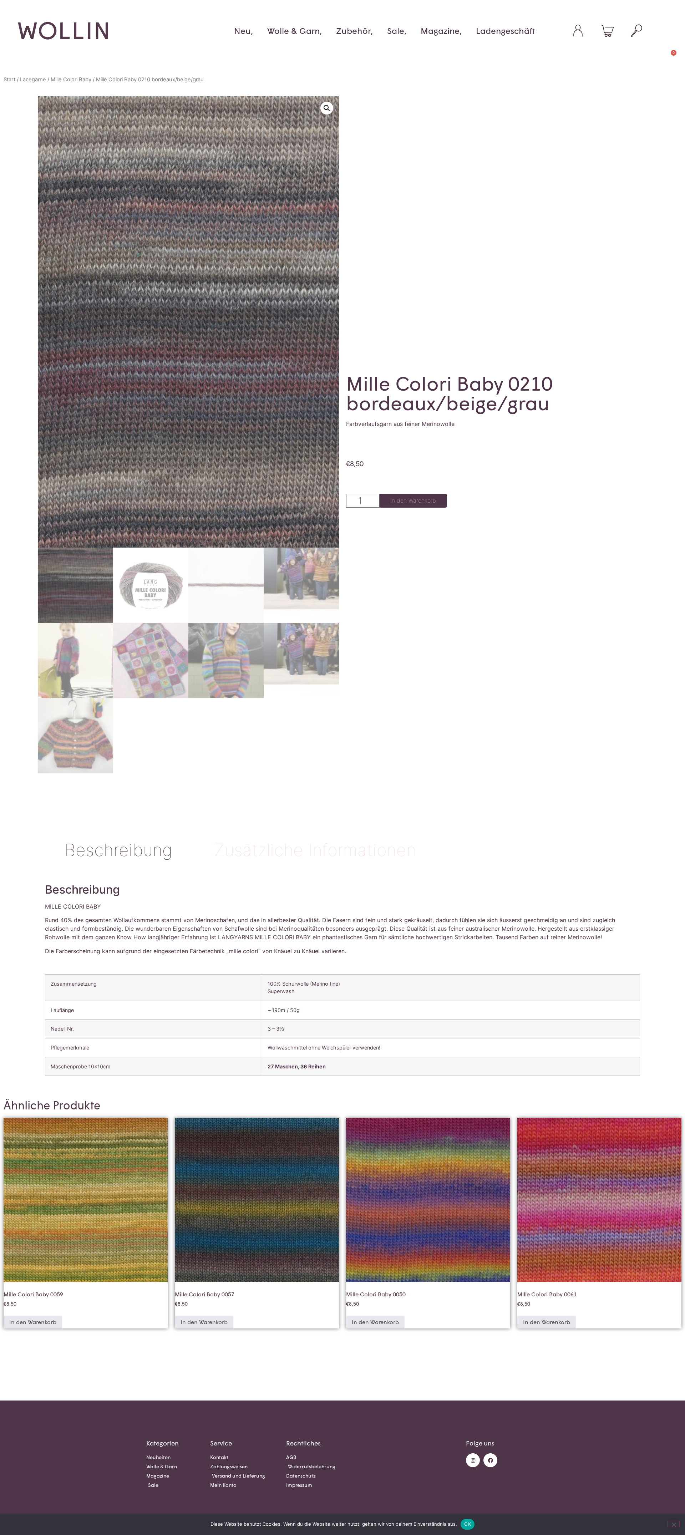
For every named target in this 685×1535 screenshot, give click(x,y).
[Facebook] (490, 1460)
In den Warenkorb (413, 500)
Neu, (243, 30)
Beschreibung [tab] (118, 849)
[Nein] (674, 1524)
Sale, (396, 30)
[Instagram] (473, 1460)
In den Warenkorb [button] (32, 1321)
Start (9, 79)
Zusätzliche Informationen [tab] (315, 849)
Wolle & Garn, (294, 30)
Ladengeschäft (505, 30)
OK (467, 1524)
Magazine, (441, 30)
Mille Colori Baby (71, 79)
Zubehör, (354, 30)
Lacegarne (33, 79)
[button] (326, 108)
